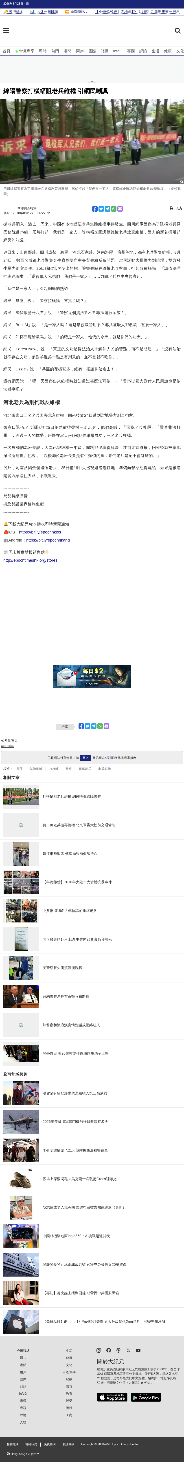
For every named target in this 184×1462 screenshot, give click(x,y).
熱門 (55, 51)
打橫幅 (54, 769)
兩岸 (80, 51)
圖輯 (69, 1408)
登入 (86, 758)
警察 (69, 769)
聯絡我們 (31, 1444)
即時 (43, 51)
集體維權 (36, 769)
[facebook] (108, 1350)
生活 (155, 51)
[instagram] (98, 1350)
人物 (23, 1422)
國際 (92, 51)
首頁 (6, 51)
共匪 (19, 769)
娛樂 (69, 1400)
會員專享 (26, 51)
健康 (168, 51)
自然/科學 (69, 1372)
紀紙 (69, 1379)
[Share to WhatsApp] (113, 209)
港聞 (67, 51)
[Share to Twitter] (101, 209)
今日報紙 (23, 1350)
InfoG (117, 51)
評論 (143, 51)
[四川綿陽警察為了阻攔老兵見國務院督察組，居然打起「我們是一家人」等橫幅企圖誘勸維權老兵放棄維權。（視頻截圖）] (92, 141)
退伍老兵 (85, 769)
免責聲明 (50, 1444)
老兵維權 (104, 769)
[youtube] (138, 1350)
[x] (128, 1350)
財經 (104, 51)
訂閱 (111, 758)
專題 (23, 1408)
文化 (180, 51)
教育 (69, 1393)
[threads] (118, 1350)
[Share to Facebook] (95, 209)
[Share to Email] (120, 209)
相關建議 (12, 1444)
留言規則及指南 (7, 746)
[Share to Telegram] (107, 209)
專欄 (131, 51)
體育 (69, 1386)
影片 (23, 1358)
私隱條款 (68, 1444)
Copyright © (89, 1444)
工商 (69, 1415)
